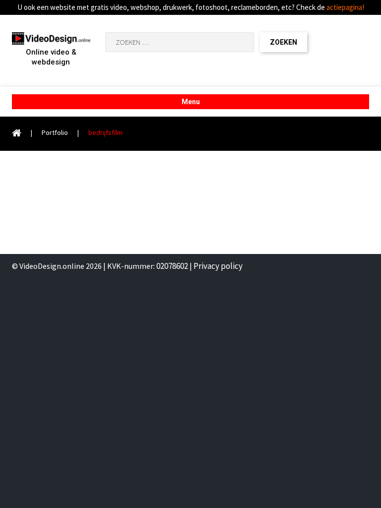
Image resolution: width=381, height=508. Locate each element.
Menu (191, 102)
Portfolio (55, 132)
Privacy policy (218, 265)
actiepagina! (345, 7)
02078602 (172, 265)
